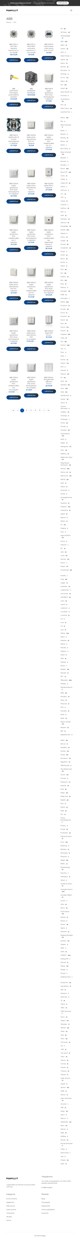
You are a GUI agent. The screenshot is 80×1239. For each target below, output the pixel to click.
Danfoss (65, 208)
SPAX (63, 948)
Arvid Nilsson (65, 100)
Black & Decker (66, 153)
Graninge (65, 416)
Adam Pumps (66, 56)
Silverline (65, 931)
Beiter (63, 130)
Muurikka (65, 711)
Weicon (64, 1118)
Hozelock (65, 503)
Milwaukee (66, 680)
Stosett (64, 973)
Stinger (64, 969)
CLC (63, 194)
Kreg (64, 579)
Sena (64, 904)
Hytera (64, 521)
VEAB (64, 1091)
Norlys (64, 755)
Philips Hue (66, 796)
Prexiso (64, 826)
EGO (64, 269)
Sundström (66, 982)
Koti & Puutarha (11, 1199)
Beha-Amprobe (66, 126)
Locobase (65, 612)
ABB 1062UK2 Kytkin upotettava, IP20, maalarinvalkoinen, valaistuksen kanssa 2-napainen (49, 238)
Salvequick (65, 876)
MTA (63, 707)
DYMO (64, 255)
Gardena (65, 385)
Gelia (64, 392)
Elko (64, 280)
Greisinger (65, 419)
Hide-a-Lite (66, 476)
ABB (64, 41)
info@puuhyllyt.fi (46, 1187)
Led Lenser (66, 593)
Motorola (65, 704)
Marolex (64, 648)
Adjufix (64, 59)
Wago (64, 1111)
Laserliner (65, 586)
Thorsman (65, 1042)
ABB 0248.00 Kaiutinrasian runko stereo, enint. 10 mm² (49, 47)
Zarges (65, 1160)
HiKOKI (64, 479)
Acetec (64, 49)
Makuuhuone (10, 1206)
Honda (64, 494)
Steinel (64, 966)
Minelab (64, 684)
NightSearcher (66, 735)
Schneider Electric (67, 890)
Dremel (64, 244)
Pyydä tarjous (62, 3)
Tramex (64, 1067)
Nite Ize (64, 744)
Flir (63, 377)
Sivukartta (44, 1213)
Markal (64, 644)
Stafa (64, 952)
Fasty (64, 338)
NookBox (65, 747)
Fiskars (65, 363)
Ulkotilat (9, 1217)
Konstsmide (66, 570)
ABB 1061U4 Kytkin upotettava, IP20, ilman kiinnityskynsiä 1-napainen (49, 94)
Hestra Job (66, 472)
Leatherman (66, 590)
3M (63, 29)
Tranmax (65, 1071)
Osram (64, 775)
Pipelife (64, 800)
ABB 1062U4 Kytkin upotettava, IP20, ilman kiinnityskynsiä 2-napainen (31, 235)
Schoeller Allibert (66, 896)
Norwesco (66, 758)
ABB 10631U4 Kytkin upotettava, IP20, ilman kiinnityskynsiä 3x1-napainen (49, 288)
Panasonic (65, 782)
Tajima (64, 1004)
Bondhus (64, 165)
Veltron (64, 1095)
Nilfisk (64, 740)
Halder (64, 443)
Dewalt (65, 230)
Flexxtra (65, 374)
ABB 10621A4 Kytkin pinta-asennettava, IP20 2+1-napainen (31, 139)
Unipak (64, 1084)
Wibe (63, 1133)
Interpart (64, 545)
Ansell (64, 88)
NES (63, 731)
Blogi (43, 1199)
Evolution (65, 316)
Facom (65, 327)
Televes (65, 1028)
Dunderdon (66, 248)
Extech (64, 320)
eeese (64, 266)
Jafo (64, 552)
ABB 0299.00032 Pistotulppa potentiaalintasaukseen (14, 93)
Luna (63, 622)
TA (63, 1000)
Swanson (65, 993)
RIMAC (64, 864)
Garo (64, 388)
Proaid (64, 829)
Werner (64, 1129)
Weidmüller (66, 1122)
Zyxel (64, 1164)
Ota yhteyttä (45, 1202)
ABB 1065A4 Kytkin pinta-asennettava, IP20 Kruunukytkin (31, 335)
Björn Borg (65, 148)
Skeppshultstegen (67, 936)
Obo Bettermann (66, 770)
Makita (65, 633)
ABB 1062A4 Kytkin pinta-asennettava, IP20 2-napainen (31, 188)
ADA (63, 52)
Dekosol (65, 222)
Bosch (65, 168)
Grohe (64, 423)
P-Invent (64, 778)
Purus (64, 842)
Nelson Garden (66, 723)
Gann (64, 381)
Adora (64, 63)
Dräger (64, 241)
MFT (63, 676)
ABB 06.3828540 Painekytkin (31, 91)
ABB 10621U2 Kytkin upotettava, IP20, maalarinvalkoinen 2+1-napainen (49, 141)
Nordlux (65, 751)
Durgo (64, 251)
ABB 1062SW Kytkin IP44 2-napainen (48, 186)
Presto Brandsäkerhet (66, 820)
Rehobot (65, 849)
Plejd (64, 811)
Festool (65, 345)
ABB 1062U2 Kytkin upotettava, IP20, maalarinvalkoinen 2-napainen (13, 236)
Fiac (63, 349)
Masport (64, 651)
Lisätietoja (13, 60)
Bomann (64, 161)
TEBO (64, 1008)
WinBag (64, 1136)
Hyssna (64, 517)
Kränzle (64, 575)
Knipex (64, 566)
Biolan (63, 145)
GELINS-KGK (66, 395)
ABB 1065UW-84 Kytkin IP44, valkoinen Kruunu (49, 381)
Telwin (64, 1031)
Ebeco (64, 259)
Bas (63, 121)
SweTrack (65, 997)
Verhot (8, 1220)
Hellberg (65, 454)
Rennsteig (65, 853)
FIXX (63, 367)
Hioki (63, 483)
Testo (64, 1039)
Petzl (63, 789)
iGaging (64, 528)
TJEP (63, 1049)
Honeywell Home (66, 498)
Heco (64, 450)
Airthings (64, 74)
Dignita (64, 233)
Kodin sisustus (11, 1209)
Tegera (65, 1020)
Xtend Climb (65, 1153)
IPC (63, 548)
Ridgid (64, 860)
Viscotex (64, 1104)
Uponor (65, 1087)
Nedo (64, 718)
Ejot (63, 273)
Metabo (65, 669)
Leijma (64, 604)
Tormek (64, 1064)
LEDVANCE (66, 597)
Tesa (63, 1035)
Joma (64, 555)
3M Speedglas (65, 37)
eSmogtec (65, 298)
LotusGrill (65, 615)
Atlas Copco (66, 108)
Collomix (64, 205)
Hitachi (64, 487)
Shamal (64, 917)
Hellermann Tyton (66, 458)
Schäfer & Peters (66, 885)
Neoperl (65, 727)
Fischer (64, 359)
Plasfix (64, 807)
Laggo (64, 583)
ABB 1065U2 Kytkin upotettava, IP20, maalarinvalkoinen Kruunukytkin (13, 384)
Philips (64, 793)
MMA (64, 693)
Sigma (64, 928)
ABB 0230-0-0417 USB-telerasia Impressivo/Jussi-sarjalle (13, 48)
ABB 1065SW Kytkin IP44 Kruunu (48, 333)
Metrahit (65, 673)
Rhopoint (65, 856)
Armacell (64, 95)
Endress (64, 287)
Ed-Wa (64, 262)
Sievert (64, 924)
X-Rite (64, 1149)
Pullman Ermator (66, 837)
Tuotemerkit (10, 1213)
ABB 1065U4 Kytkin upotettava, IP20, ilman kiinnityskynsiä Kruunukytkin (31, 383)
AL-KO (64, 77)
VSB (63, 1107)
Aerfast (64, 67)
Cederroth (65, 183)
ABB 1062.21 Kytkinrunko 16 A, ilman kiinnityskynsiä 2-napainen (14, 139)
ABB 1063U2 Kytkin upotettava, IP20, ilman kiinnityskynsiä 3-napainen (14, 336)
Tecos (64, 1017)
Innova (64, 541)
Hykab (64, 514)
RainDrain (65, 846)
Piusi (63, 803)
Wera (64, 1125)
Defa (63, 215)
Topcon (64, 1060)
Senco (64, 908)
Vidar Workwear (66, 1099)
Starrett (64, 962)
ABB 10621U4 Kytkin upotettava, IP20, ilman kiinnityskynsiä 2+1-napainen (14, 189)
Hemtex (65, 468)
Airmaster (65, 70)
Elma (63, 284)
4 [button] (35, 410)
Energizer (65, 291)
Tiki (63, 1046)
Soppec (64, 944)
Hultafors (65, 507)
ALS (64, 85)
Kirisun (64, 563)
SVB (63, 990)
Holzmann (65, 490)
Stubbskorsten (66, 977)
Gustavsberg (65, 434)
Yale (63, 1156)
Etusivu (8, 22)
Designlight (66, 226)
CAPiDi (64, 179)
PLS (63, 814)
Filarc (63, 352)
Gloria (64, 403)
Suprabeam (66, 986)
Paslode (65, 785)
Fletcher (64, 370)
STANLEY (65, 955)
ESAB (64, 295)
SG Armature (65, 912)
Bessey (64, 138)
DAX (63, 212)
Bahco (64, 118)
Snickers (65, 941)
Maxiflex (64, 662)
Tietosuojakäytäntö (48, 1209)
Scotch (64, 901)
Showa (64, 921)
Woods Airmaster (67, 1144)
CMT (63, 197)
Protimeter (66, 833)
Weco (64, 1115)
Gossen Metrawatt (65, 407)
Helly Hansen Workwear (66, 464)
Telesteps (65, 1024)
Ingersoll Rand (65, 536)
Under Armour (65, 1079)
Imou (63, 532)
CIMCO (64, 187)
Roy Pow (64, 873)
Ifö (63, 525)
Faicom (64, 331)
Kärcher (65, 559)
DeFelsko (65, 219)
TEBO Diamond (66, 1012)
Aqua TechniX (66, 92)
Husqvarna (65, 510)
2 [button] (26, 410)
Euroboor (65, 305)
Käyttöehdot (45, 1206)
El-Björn (64, 277)
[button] (44, 410)
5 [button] (39, 410)
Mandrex (65, 640)
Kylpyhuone (10, 1202)
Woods (64, 1140)
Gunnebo (65, 430)
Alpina (64, 81)
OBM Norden (66, 765)
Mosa (64, 700)
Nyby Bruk (65, 762)
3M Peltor (65, 32)
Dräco (64, 237)
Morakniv (65, 696)
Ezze (63, 323)
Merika (64, 666)
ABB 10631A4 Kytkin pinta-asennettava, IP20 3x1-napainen (13, 287)
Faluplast (65, 334)
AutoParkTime (66, 112)
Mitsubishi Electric (66, 688)
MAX (63, 658)
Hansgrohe (66, 446)
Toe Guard (65, 1053)
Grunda (64, 426)
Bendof (64, 134)
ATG (63, 105)
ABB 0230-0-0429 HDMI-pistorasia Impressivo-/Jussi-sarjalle (31, 48)
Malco (64, 637)
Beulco (64, 141)
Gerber (64, 399)
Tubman (64, 1074)
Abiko (64, 45)
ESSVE (65, 302)
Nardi (63, 714)
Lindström (65, 608)
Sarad (64, 880)
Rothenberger (65, 868)
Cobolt (64, 201)
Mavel (64, 655)
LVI (63, 626)
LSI (62, 619)
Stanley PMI (65, 959)
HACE (63, 439)
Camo (64, 176)
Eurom (64, 313)
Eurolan (65, 309)
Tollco (64, 1057)
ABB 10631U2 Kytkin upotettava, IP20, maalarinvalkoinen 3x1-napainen (31, 289)
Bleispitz (64, 158)
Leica (64, 601)
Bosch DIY (66, 172)
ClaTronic (65, 190)
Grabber (65, 412)
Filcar (63, 356)
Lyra (63, 630)
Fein (64, 341)
